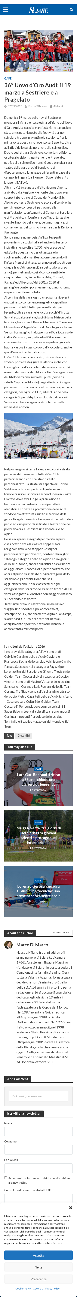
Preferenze (39, 1279)
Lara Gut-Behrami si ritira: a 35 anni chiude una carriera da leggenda (38, 779)
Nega (38, 1267)
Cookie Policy (23, 1288)
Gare (8, 78)
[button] (70, 1208)
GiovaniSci (24, 735)
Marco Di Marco (37, 106)
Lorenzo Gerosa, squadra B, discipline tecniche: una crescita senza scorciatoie (38, 891)
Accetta (38, 1255)
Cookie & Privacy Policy (46, 1288)
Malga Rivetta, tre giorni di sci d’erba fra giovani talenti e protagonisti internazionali (38, 835)
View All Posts (61, 932)
